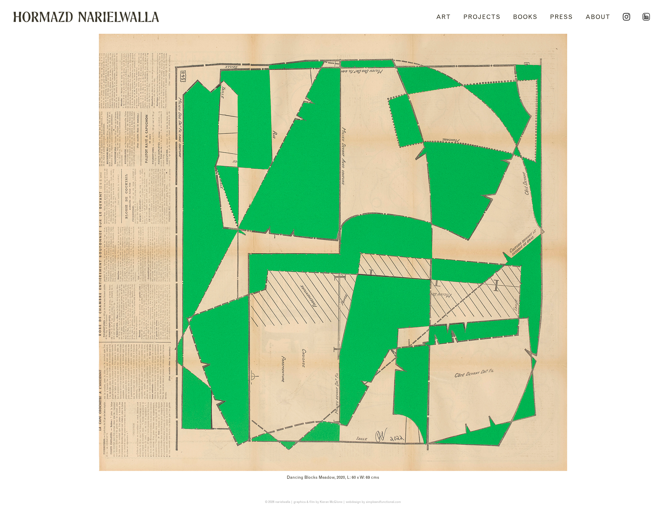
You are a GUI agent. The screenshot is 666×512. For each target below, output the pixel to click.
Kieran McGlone (331, 502)
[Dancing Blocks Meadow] (333, 252)
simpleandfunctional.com (383, 502)
